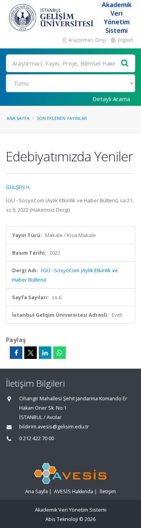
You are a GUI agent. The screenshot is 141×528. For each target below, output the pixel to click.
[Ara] (125, 63)
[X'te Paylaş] (30, 352)
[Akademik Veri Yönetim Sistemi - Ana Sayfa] (52, 17)
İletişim (107, 491)
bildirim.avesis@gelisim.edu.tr (54, 426)
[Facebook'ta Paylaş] (16, 352)
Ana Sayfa (18, 118)
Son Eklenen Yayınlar (62, 118)
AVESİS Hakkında (73, 491)
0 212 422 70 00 (36, 438)
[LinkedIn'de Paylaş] (45, 352)
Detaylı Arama (111, 99)
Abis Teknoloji (61, 519)
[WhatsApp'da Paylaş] (59, 352)
